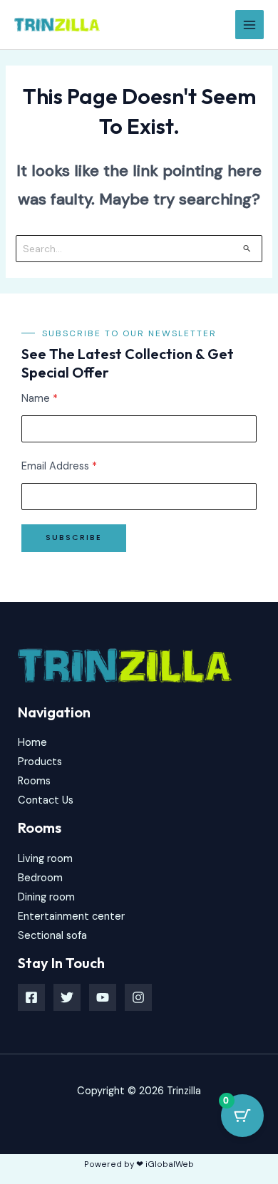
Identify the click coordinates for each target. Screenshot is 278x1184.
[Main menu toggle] (249, 24)
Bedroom (40, 878)
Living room (45, 859)
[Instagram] (138, 997)
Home (32, 742)
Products (40, 762)
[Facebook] (31, 997)
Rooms (34, 781)
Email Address (59, 466)
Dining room (46, 897)
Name (39, 398)
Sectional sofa (52, 935)
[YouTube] (102, 997)
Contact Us (45, 800)
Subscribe (74, 537)
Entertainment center (71, 916)
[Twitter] (67, 997)
